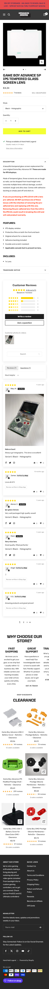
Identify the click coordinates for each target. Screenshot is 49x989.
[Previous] (4, 69)
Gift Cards (31, 906)
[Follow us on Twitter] (11, 951)
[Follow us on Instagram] (17, 951)
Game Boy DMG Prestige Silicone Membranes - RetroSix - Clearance (36, 832)
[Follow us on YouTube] (23, 951)
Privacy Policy (32, 880)
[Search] (9, 14)
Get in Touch (32, 686)
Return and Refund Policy (34, 890)
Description (9, 162)
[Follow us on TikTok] (28, 951)
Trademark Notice (11, 270)
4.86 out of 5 (31, 290)
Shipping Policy (33, 884)
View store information (14, 148)
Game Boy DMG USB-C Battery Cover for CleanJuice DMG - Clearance (12, 833)
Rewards (30, 897)
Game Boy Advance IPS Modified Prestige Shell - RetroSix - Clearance (12, 782)
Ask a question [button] (24, 323)
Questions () (25, 368)
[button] (14, 298)
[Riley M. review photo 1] (24, 420)
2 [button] (23, 622)
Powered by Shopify (27, 960)
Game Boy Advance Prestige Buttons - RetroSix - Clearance (36, 735)
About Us (30, 871)
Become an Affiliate (34, 901)
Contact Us (31, 866)
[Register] (40, 927)
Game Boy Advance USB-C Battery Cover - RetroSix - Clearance (12, 735)
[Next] (45, 69)
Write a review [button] (24, 316)
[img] (10, 385)
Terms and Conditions (35, 875)
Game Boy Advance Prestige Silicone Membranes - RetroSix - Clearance (36, 783)
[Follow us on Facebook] (6, 951)
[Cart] (44, 14)
